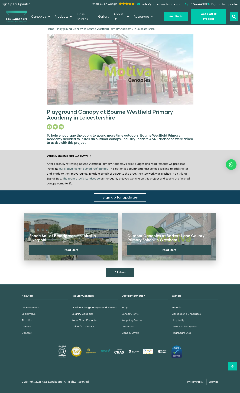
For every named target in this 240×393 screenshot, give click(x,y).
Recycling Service (132, 320)
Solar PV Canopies (82, 313)
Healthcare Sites (181, 332)
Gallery (103, 16)
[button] (231, 164)
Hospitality (178, 320)
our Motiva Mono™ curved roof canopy (83, 168)
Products (61, 16)
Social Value (28, 313)
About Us (27, 320)
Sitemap (213, 381)
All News (120, 272)
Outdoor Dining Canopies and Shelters (94, 307)
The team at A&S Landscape (81, 178)
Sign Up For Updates (16, 4)
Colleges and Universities (186, 313)
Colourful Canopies (83, 326)
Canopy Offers (130, 332)
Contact (26, 332)
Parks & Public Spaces (184, 326)
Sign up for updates (224, 4)
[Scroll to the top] (232, 366)
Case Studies (82, 16)
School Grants (130, 313)
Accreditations (30, 307)
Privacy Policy (195, 381)
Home (50, 28)
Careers (26, 326)
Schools (176, 307)
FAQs (125, 307)
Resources (128, 326)
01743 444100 (198, 4)
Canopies (38, 16)
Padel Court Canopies (84, 320)
